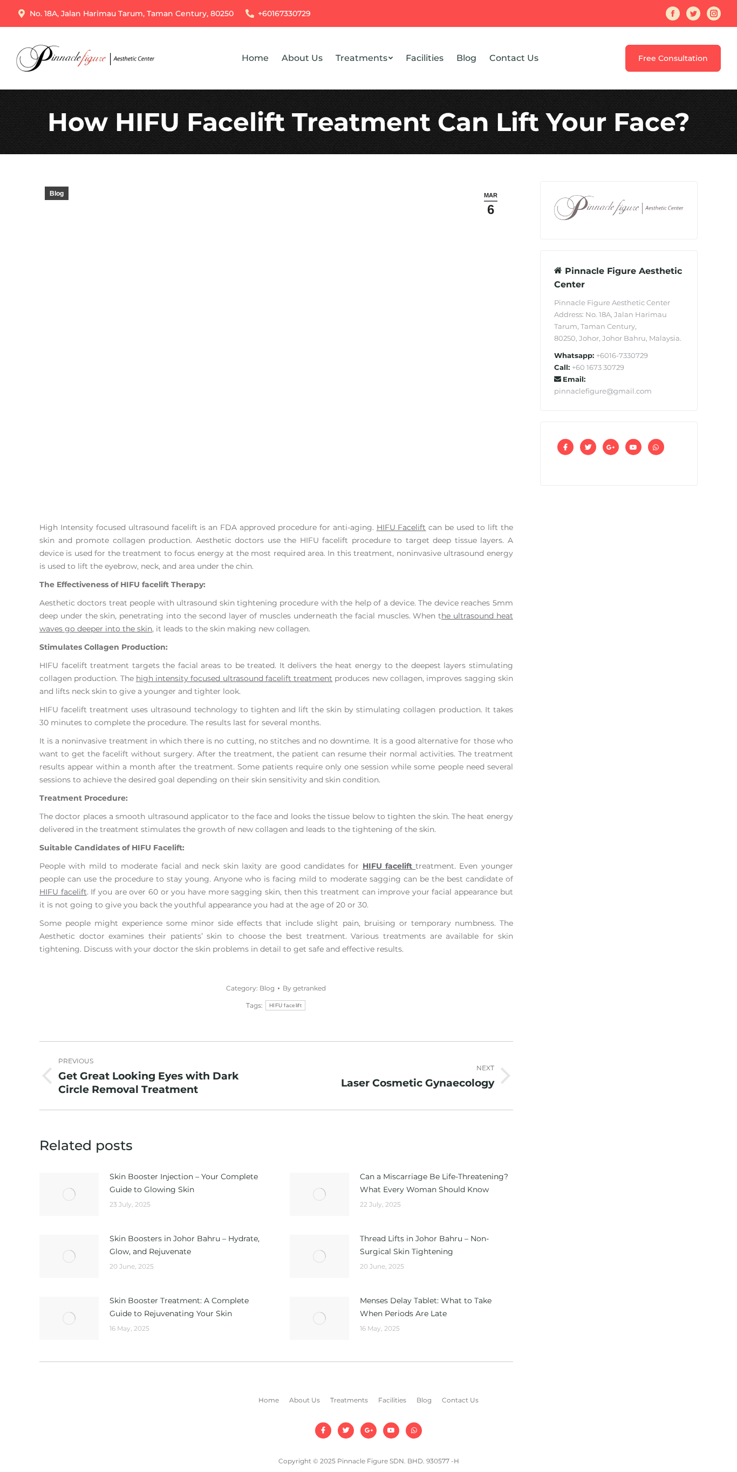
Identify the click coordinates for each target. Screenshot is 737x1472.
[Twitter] (588, 447)
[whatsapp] (656, 447)
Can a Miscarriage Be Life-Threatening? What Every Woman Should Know (434, 1183)
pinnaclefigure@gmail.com (603, 391)
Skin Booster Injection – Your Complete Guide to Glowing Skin (184, 1183)
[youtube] (633, 447)
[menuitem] (255, 58)
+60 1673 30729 (598, 367)
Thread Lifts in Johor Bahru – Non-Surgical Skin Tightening (424, 1245)
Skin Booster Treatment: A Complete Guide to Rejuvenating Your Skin (179, 1307)
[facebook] (565, 447)
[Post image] (69, 1194)
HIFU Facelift (401, 527)
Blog (57, 193)
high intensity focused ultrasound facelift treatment (234, 678)
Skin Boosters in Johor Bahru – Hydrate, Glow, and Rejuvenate (185, 1245)
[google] (611, 447)
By (304, 988)
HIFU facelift (63, 892)
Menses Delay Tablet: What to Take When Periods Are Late (426, 1307)
